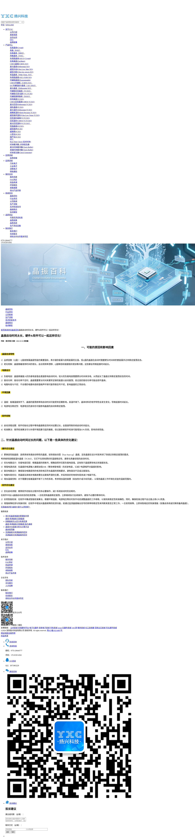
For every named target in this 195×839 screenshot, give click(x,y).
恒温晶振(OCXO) (17, 126)
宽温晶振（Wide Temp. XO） (21, 75)
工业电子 (13, 166)
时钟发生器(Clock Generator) (21, 153)
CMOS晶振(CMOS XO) (19, 64)
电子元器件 (33, 628)
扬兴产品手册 (15, 190)
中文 (3, 25)
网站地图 (4, 633)
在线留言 (13, 234)
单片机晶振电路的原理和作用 (17, 517)
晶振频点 (13, 209)
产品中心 (9, 45)
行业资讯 (13, 199)
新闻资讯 (9, 193)
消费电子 (13, 169)
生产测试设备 (15, 226)
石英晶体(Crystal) (16, 48)
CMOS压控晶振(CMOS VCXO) (22, 102)
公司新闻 (13, 201)
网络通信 (13, 171)
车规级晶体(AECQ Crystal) (20, 58)
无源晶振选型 (6, 507)
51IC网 (74, 628)
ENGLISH (10, 25)
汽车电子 (13, 163)
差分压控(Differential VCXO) (21, 104)
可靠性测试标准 (16, 217)
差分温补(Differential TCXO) (21, 110)
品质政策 (13, 220)
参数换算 (13, 188)
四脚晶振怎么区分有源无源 (18, 522)
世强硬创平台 (23, 628)
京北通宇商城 (111, 628)
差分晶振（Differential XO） (21, 88)
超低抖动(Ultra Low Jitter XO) (21, 69)
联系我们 (9, 228)
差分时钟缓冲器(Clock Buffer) (21, 147)
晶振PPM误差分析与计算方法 (17, 528)
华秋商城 (53, 628)
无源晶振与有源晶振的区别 (16, 533)
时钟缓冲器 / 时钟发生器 (19, 144)
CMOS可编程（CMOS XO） (21, 83)
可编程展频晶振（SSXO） (20, 96)
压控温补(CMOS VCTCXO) (21, 121)
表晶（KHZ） (15, 50)
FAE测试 (13, 180)
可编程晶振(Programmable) (20, 80)
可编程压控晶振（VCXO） (20, 91)
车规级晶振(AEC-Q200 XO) (21, 77)
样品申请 (13, 182)
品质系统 (13, 223)
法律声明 (11, 633)
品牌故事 (13, 42)
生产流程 (13, 204)
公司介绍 (13, 32)
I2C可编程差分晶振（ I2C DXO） (23, 86)
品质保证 (9, 215)
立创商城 (14, 628)
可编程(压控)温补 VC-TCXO (21, 94)
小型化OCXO (15, 134)
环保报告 (13, 185)
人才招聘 (9, 586)
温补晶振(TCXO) (16, 107)
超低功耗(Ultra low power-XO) (21, 72)
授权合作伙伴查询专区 (19, 236)
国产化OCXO (15, 137)
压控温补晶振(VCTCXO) (20, 118)
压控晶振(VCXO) (17, 99)
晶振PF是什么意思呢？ (21, 507)
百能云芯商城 (100, 628)
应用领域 (9, 155)
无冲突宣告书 (15, 207)
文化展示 (9, 583)
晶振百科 (13, 196)
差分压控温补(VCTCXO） (20, 123)
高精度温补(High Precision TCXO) (23, 113)
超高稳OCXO (15, 132)
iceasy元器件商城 (64, 628)
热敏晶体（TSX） (17, 56)
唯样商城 (81, 628)
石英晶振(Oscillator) (17, 61)
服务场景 (13, 177)
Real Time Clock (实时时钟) (20, 142)
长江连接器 (89, 628)
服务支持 (9, 174)
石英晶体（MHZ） (17, 53)
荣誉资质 (13, 35)
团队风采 (9, 580)
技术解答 (13, 212)
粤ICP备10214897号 (54, 630)
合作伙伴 (13, 37)
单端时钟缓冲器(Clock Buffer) (21, 150)
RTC (11, 139)
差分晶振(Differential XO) (20, 67)
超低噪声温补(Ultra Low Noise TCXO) (24, 115)
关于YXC (9, 29)
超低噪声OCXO (16, 129)
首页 (3, 330)
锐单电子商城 (44, 628)
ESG (11, 40)
